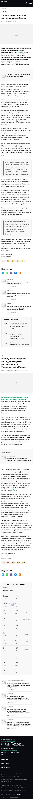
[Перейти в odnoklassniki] (19, 273)
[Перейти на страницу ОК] (9, 744)
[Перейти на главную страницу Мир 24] (4, 3)
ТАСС (14, 490)
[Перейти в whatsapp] (7, 273)
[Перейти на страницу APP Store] (15, 753)
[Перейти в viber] (11, 273)
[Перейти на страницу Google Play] (5, 753)
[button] (2, 272)
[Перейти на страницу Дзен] (16, 744)
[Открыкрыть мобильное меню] (30, 3)
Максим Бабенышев (10, 553)
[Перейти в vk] (15, 273)
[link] (10, 279)
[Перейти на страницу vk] (2, 744)
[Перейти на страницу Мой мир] (12, 744)
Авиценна (9, 558)
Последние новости (11, 320)
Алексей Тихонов (16, 794)
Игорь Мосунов (9, 254)
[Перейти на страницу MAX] (6, 744)
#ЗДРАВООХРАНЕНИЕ (5, 355)
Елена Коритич (14, 797)
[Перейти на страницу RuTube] (19, 744)
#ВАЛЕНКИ (3, 11)
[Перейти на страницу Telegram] (22, 744)
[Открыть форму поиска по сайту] (26, 3)
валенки (20, 53)
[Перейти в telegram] (2, 273)
